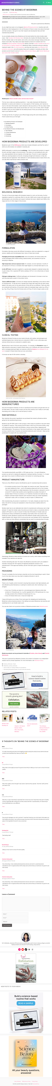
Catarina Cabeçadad (7, 859)
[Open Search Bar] (43, 2)
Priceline (22, 51)
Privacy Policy (35, 1081)
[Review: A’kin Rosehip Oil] (7, 720)
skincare (15, 665)
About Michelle (17, 1081)
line (38, 349)
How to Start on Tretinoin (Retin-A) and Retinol (15, 667)
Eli (2, 762)
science (11, 665)
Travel (14, 664)
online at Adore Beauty (30, 51)
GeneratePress (36, 1083)
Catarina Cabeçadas (7, 876)
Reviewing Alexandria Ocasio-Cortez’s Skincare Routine (17, 669)
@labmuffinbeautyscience (30, 27)
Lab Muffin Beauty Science (10, 2)
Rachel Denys (5, 844)
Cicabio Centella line (39, 43)
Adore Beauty (38, 653)
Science (6, 664)
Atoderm (34, 349)
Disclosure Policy (38, 660)
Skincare (10, 664)
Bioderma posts (44, 606)
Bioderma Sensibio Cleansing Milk (15, 43)
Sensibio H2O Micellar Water (16, 38)
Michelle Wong (14, 12)
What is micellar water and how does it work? (21, 98)
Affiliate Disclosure (6, 14)
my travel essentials (19, 47)
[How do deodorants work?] (32, 721)
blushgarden (5, 830)
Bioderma (6, 665)
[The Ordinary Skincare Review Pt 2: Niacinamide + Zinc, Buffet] (45, 723)
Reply (3, 756)
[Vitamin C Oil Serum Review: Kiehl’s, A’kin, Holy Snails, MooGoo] (20, 723)
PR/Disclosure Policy (26, 1081)
